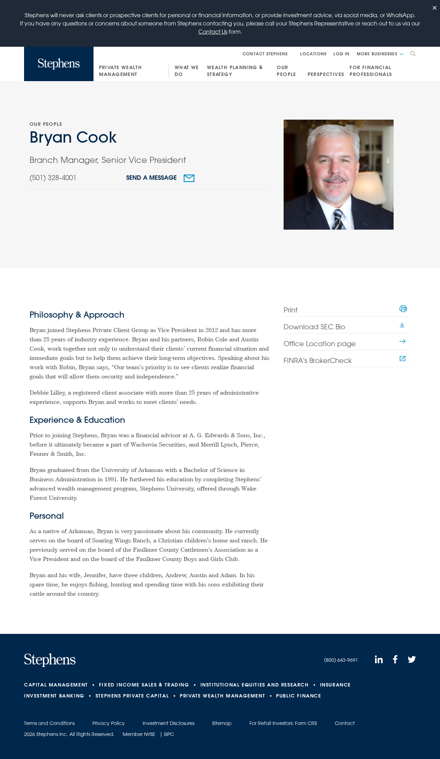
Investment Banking (54, 696)
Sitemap (222, 723)
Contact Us (212, 31)
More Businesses (377, 53)
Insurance (335, 685)
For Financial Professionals (371, 70)
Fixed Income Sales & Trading (144, 685)
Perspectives (326, 74)
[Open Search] (413, 53)
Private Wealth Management (120, 70)
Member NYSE (139, 734)
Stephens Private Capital (132, 696)
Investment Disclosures (168, 723)
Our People (286, 70)
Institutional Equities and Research (254, 685)
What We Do (187, 70)
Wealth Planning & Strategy (235, 70)
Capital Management (56, 685)
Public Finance (298, 696)
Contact (345, 723)
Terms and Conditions (49, 723)
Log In (341, 53)
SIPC (169, 734)
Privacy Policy (108, 723)
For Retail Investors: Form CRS (283, 723)
